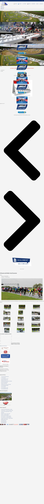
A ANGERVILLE (22, 273)
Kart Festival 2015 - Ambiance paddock (6, 418)
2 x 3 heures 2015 (3, 380)
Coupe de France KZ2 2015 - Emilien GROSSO (7, 420)
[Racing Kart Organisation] (5, 406)
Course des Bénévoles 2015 (4, 381)
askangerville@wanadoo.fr (5, 0)
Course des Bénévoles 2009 (4, 388)
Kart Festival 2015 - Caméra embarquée (6, 419)
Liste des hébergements (5, 356)
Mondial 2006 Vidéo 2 (4, 424)
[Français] (42, 0)
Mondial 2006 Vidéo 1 (4, 425)
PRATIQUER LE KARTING (22, 272)
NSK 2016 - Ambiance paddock (5, 417)
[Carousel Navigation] (22, 188)
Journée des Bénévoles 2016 (5, 379)
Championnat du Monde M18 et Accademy (6, 383)
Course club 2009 (3, 389)
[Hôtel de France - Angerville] (5, 351)
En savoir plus (2, 375)
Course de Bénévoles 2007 (4, 391)
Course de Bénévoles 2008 (4, 390)
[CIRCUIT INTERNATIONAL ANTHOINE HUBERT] (4, 4)
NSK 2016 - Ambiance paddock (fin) (5, 416)
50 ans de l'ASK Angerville (4, 384)
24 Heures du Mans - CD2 (4, 382)
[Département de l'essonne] (5, 358)
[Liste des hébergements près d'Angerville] (5, 354)
